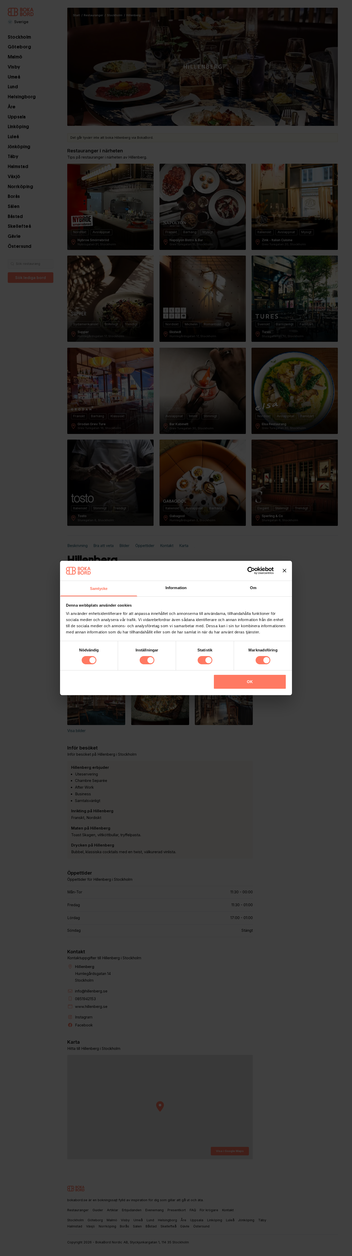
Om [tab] (253, 588)
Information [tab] (176, 588)
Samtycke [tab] (99, 588)
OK (250, 681)
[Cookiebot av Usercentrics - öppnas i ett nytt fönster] (251, 570)
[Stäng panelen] (284, 570)
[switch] (147, 660)
